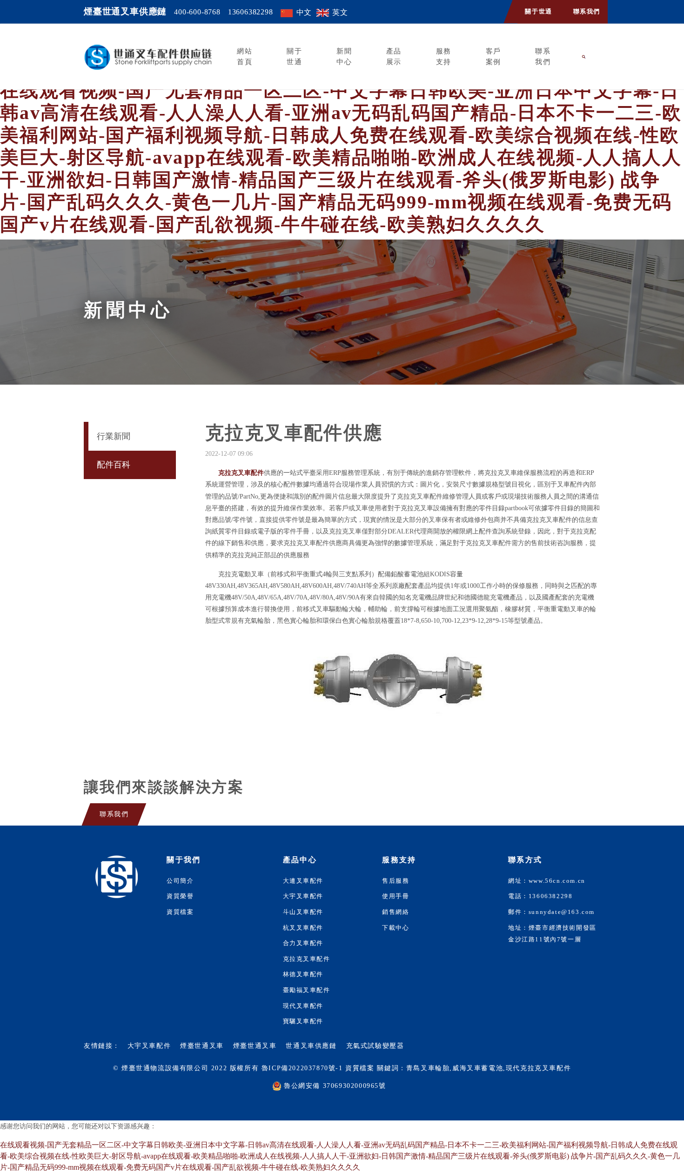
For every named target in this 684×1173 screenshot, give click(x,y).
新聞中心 (344, 56)
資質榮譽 (180, 896)
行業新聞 (113, 436)
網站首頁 (244, 56)
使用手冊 (395, 896)
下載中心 (395, 928)
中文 (304, 12)
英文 (340, 12)
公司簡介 (180, 881)
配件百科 (113, 464)
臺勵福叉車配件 (306, 990)
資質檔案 (180, 912)
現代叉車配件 (303, 1006)
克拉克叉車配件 (306, 959)
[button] (584, 56)
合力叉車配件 (303, 943)
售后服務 (395, 881)
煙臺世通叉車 (202, 1045)
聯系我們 (586, 11)
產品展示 (394, 56)
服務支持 (443, 56)
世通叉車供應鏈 (311, 1045)
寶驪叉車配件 (303, 1021)
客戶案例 (493, 56)
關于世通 (538, 11)
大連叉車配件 (303, 881)
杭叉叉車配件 (303, 928)
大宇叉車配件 (303, 896)
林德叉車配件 (303, 974)
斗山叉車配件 (303, 912)
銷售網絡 (395, 912)
